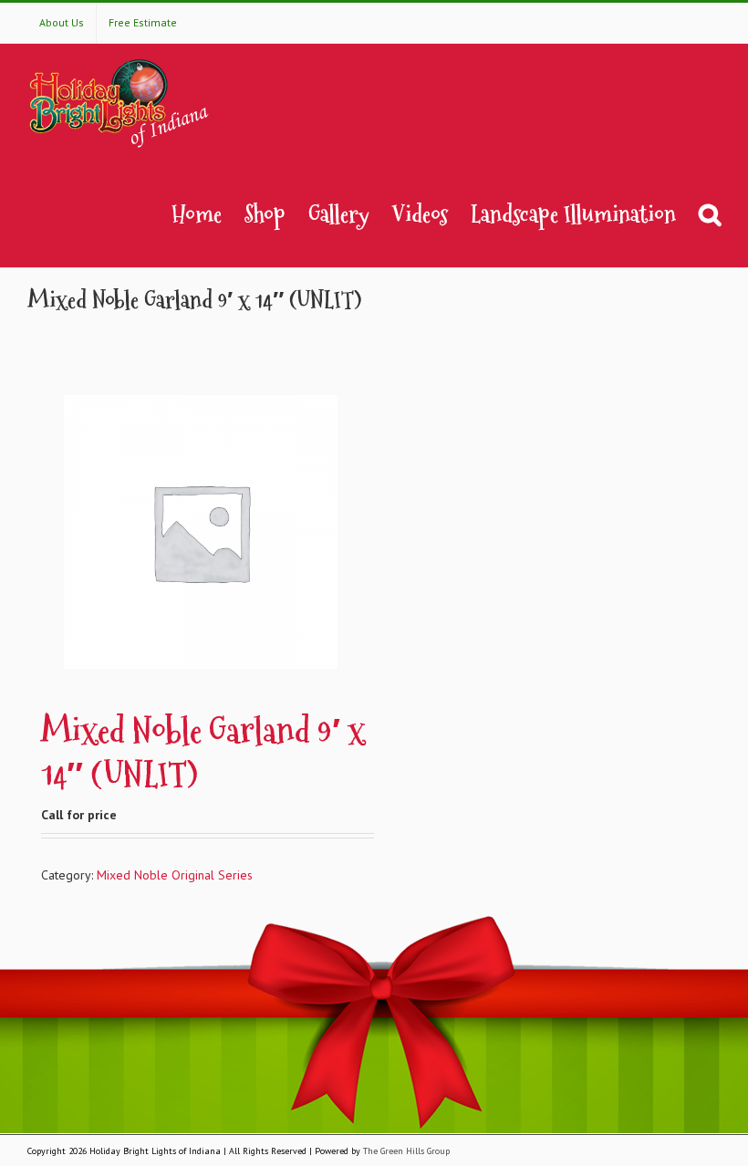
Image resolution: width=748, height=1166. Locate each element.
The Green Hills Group (406, 1151)
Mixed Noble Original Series (175, 875)
